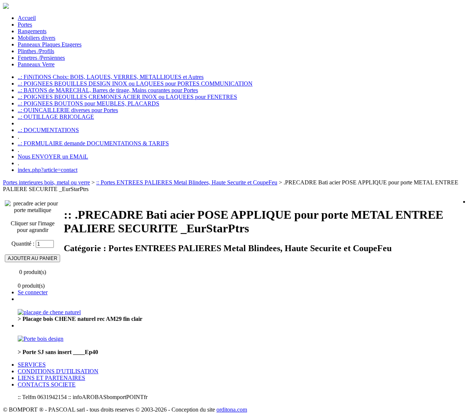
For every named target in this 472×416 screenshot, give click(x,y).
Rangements (32, 31)
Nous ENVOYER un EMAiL (53, 156)
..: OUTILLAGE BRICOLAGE (56, 117)
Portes (25, 24)
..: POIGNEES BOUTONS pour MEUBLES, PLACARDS (88, 103)
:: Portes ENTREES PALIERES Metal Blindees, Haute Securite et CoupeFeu (186, 182)
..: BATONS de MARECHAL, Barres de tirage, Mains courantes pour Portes (108, 90)
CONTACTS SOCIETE (47, 384)
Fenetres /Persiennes (41, 58)
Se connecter (33, 292)
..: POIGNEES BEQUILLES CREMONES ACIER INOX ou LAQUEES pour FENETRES (127, 97)
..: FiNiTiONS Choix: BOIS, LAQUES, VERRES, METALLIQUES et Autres (111, 77)
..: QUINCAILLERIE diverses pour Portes (68, 110)
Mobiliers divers (36, 38)
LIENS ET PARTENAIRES (51, 378)
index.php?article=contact (47, 170)
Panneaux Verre (36, 64)
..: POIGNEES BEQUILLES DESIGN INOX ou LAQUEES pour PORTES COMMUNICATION (135, 83)
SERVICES (32, 364)
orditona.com (231, 409)
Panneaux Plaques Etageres (49, 44)
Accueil (27, 18)
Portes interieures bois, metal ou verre (46, 182)
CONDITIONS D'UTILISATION (58, 371)
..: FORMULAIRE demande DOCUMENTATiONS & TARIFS (93, 143)
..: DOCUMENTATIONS (48, 130)
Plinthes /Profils (36, 51)
